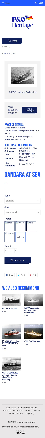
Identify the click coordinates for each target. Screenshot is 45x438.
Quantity (9, 246)
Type (7, 196)
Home (4, 47)
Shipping (29, 413)
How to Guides (32, 411)
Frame (7, 219)
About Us (11, 408)
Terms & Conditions (13, 411)
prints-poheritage (25, 422)
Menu (7, 3)
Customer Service (27, 408)
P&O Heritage (30, 110)
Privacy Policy (16, 413)
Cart (14, 41)
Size (6, 207)
